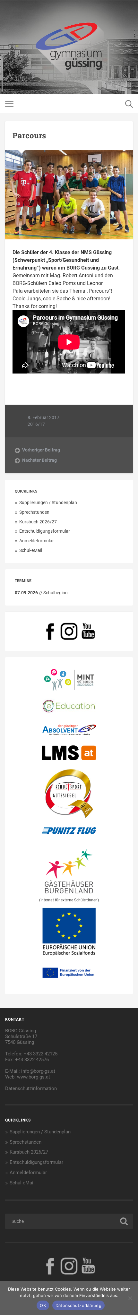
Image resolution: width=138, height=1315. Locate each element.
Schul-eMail (30, 550)
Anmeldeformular (36, 540)
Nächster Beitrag (39, 460)
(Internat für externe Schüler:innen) (69, 900)
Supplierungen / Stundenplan (48, 502)
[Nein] (130, 1298)
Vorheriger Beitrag (41, 449)
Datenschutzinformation (31, 1088)
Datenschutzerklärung (78, 1305)
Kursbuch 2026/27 (38, 521)
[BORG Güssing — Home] (69, 47)
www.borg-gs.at (33, 1077)
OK (43, 1305)
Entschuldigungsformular (44, 531)
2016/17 (36, 424)
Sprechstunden (34, 512)
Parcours (29, 135)
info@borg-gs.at (38, 1071)
